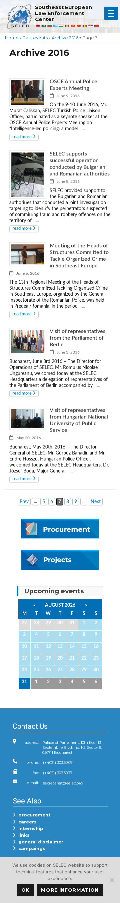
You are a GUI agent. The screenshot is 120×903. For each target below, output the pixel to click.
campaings (30, 848)
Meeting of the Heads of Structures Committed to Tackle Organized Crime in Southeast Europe (79, 255)
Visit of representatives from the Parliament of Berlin (77, 338)
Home (12, 37)
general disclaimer (39, 841)
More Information (70, 890)
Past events (35, 37)
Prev (24, 501)
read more (22, 137)
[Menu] (111, 13)
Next (96, 501)
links (23, 835)
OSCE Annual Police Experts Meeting (73, 85)
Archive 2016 (65, 37)
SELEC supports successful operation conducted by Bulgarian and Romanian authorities (80, 163)
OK (25, 890)
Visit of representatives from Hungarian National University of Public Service (79, 420)
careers (26, 821)
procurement (33, 814)
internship (29, 828)
